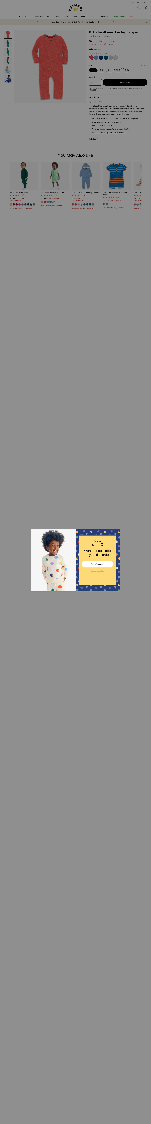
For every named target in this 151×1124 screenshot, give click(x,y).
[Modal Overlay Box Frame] (75, 562)
